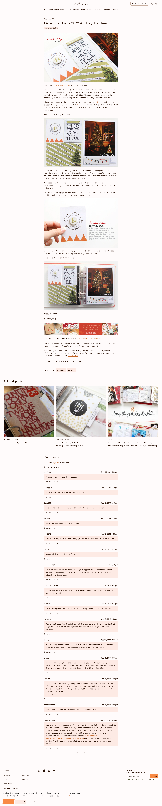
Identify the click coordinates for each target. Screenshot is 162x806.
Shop (68, 9)
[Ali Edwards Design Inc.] (81, 3)
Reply (56, 482)
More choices (34, 802)
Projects (106, 9)
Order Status (8, 783)
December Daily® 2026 (54, 9)
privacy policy (66, 796)
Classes (97, 9)
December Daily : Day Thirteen (19, 443)
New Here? (8, 775)
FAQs (5, 779)
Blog (89, 9)
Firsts (98, 102)
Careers (25, 779)
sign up (56, 463)
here (79, 105)
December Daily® (62, 85)
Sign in (47, 463)
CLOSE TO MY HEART (89, 339)
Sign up (154, 776)
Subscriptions (79, 9)
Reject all (21, 802)
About (115, 9)
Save (73, 370)
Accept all (8, 802)
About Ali (25, 775)
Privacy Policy (150, 779)
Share (63, 370)
